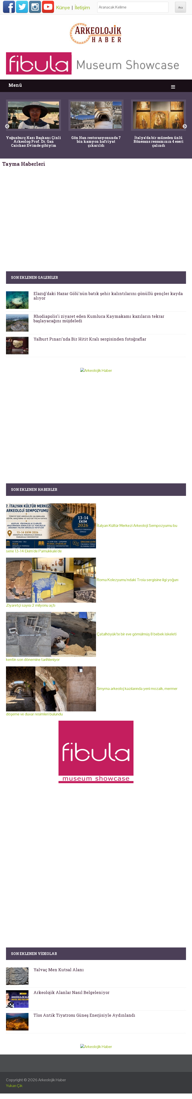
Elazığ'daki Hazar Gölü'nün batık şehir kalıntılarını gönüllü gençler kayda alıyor (108, 296)
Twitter (22, 7)
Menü (15, 85)
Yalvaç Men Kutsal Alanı (59, 969)
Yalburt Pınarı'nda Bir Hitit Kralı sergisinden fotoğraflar (90, 339)
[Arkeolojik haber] (96, 32)
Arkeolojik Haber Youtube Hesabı (48, 7)
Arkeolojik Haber (52, 1079)
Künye (63, 7)
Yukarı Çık (14, 1085)
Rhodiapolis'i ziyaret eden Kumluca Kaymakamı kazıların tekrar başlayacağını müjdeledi (99, 318)
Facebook (9, 7)
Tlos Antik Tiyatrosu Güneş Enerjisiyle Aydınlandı (84, 1015)
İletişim (82, 7)
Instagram (35, 7)
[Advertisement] (96, 210)
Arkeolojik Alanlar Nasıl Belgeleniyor (72, 992)
